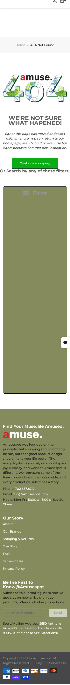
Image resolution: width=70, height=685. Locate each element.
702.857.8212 (24, 489)
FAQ (6, 554)
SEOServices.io (54, 663)
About (8, 524)
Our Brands (12, 531)
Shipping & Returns (18, 539)
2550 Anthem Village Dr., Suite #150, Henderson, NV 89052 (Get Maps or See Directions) (32, 628)
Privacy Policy (14, 568)
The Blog (10, 546)
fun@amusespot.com (30, 494)
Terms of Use (13, 561)
